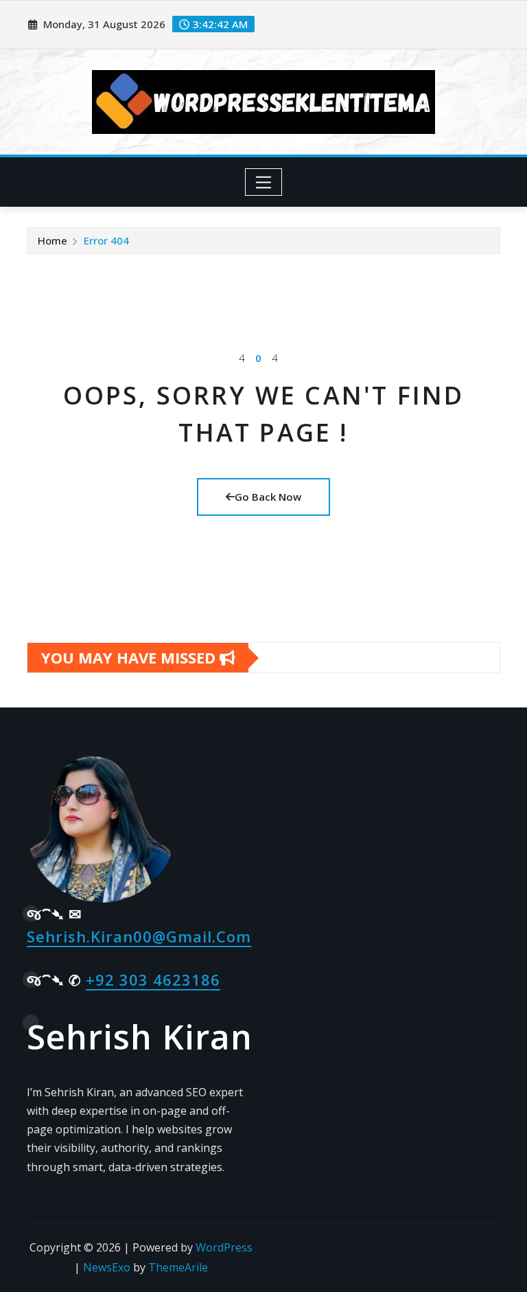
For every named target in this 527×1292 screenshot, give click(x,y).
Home (52, 240)
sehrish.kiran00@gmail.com (139, 936)
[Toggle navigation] (264, 182)
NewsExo (106, 1267)
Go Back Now (268, 496)
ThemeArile (178, 1267)
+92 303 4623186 (153, 979)
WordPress (224, 1247)
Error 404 (106, 240)
